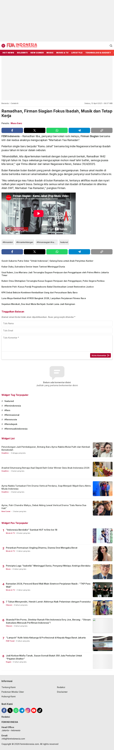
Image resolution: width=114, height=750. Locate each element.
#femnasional (11, 414)
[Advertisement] (57, 21)
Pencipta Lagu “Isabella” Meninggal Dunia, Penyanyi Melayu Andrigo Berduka (48, 565)
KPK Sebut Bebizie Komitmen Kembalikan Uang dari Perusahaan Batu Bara (39, 292)
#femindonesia (12, 405)
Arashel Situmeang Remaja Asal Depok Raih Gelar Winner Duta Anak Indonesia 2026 (45, 467)
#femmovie (10, 419)
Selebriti (14, 103)
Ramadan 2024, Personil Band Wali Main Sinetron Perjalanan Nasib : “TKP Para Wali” (48, 585)
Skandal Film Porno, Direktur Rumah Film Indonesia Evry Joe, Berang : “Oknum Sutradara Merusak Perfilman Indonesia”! (48, 621)
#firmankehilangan (24, 242)
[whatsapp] (57, 130)
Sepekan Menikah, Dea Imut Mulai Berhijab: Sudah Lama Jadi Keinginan (38, 304)
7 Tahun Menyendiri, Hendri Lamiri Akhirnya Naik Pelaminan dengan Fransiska (48, 601)
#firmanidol (8, 242)
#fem (7, 410)
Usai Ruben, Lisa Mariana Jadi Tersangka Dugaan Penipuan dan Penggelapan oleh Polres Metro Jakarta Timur (55, 273)
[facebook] (12, 130)
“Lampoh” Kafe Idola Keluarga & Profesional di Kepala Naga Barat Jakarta (46, 637)
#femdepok (10, 424)
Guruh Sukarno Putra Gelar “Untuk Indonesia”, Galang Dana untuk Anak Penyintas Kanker (47, 261)
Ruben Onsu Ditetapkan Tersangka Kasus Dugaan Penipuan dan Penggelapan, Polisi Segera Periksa (52, 281)
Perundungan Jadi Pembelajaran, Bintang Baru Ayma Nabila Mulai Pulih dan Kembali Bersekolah (45, 448)
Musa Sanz (16, 123)
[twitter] (34, 130)
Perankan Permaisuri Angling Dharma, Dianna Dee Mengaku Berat (41, 547)
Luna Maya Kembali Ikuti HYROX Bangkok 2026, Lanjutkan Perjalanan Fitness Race (43, 298)
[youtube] (33, 710)
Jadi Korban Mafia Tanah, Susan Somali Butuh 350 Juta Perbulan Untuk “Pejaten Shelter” (44, 657)
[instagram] (27, 710)
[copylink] (102, 130)
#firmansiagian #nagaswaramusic (47, 242)
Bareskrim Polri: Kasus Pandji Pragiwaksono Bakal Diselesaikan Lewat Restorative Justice (47, 286)
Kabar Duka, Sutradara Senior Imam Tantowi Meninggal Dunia (33, 266)
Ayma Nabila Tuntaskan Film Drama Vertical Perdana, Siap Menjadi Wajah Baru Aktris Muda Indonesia (46, 487)
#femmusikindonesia (15, 428)
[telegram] (79, 130)
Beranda (5, 103)
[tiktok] (39, 710)
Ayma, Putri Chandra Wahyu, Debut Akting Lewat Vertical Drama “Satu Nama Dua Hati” (43, 507)
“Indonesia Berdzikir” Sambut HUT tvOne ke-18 (31, 529)
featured (64, 242)
